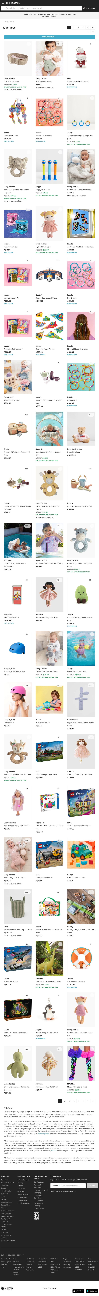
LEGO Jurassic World (93, 1263)
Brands (3, 1188)
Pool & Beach (5, 1259)
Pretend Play (30, 1270)
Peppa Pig (66, 1265)
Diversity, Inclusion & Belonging (41, 1191)
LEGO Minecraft (78, 1268)
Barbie (90, 1259)
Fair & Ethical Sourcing (38, 1204)
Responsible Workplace (38, 1186)
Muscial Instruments (17, 1263)
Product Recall (23, 1200)
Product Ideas (22, 1197)
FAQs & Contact (23, 1180)
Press (3, 1197)
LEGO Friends (55, 1267)
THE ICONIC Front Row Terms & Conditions (7, 1219)
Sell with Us (5, 1194)
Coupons (4, 1208)
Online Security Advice (6, 1225)
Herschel (91, 1270)
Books (15, 1259)
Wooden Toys (42, 1259)
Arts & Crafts (30, 1259)
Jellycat (65, 1259)
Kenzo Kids (91, 1267)
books (54, 1151)
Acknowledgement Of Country (7, 1184)
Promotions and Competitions (6, 1204)
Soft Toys (4, 1265)
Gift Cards (21, 1191)
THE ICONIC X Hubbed (6, 1237)
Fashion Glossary (23, 1194)
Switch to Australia (24, 1203)
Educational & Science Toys (43, 1263)
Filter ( (48, 37)
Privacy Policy (6, 1214)
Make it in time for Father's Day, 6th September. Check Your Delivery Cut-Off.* (49, 15)
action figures (43, 1134)
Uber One (4, 1232)
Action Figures (6, 1262)
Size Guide (21, 1188)
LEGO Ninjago (80, 1264)
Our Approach (39, 1182)
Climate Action (39, 1208)
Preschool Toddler (16, 1274)
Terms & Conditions (7, 1211)
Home (6, 22)
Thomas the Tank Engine (79, 1260)
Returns (20, 1186)
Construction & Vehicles (18, 1268)
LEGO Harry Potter (54, 1271)
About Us (4, 1180)
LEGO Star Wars (54, 1260)
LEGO (40, 1267)
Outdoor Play (30, 1262)
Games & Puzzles (29, 1266)
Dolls (2, 1267)
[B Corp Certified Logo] (41, 1216)
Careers (4, 1200)
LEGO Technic (55, 1264)
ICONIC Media (6, 1191)
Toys (12, 22)
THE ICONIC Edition (8, 1241)
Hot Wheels (67, 1262)
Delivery (20, 1183)
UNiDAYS (4, 1229)
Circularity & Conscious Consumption (38, 1198)
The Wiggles (67, 1267)
